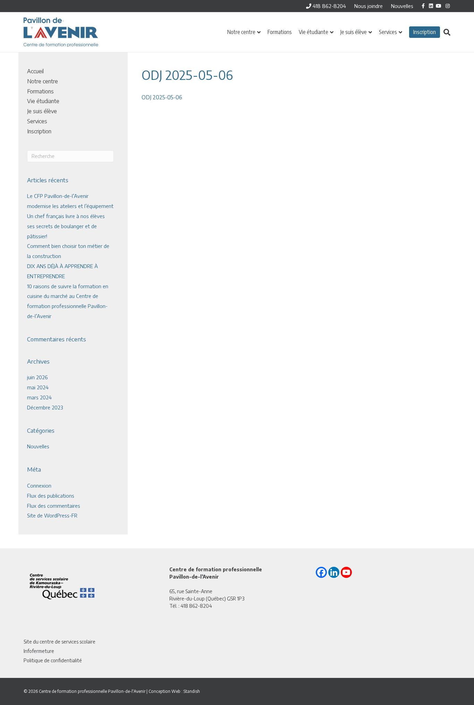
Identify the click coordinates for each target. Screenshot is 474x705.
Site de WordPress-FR (52, 515)
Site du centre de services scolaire (59, 642)
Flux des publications (50, 495)
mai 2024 (38, 387)
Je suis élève (353, 31)
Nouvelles (402, 6)
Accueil (35, 71)
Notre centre (241, 31)
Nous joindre (368, 6)
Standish (192, 691)
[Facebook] (321, 572)
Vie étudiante (313, 31)
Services (388, 31)
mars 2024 (39, 397)
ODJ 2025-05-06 (162, 97)
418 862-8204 (328, 6)
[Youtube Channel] (346, 572)
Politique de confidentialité (53, 660)
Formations (280, 31)
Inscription (424, 31)
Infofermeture (39, 651)
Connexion (39, 485)
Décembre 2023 (45, 407)
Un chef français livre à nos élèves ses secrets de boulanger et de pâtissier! (66, 226)
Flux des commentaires (53, 506)
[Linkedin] (333, 572)
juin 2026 (37, 377)
